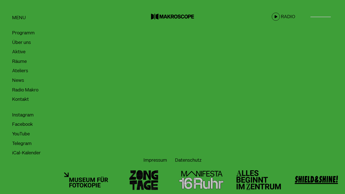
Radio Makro (25, 90)
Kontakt (20, 99)
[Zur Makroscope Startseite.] (172, 16)
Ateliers (20, 71)
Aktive (19, 52)
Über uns (21, 42)
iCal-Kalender (26, 153)
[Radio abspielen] (276, 17)
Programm (23, 33)
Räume (19, 61)
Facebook (22, 124)
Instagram (23, 115)
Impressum (155, 160)
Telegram (22, 143)
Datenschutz (188, 160)
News (18, 80)
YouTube (21, 134)
